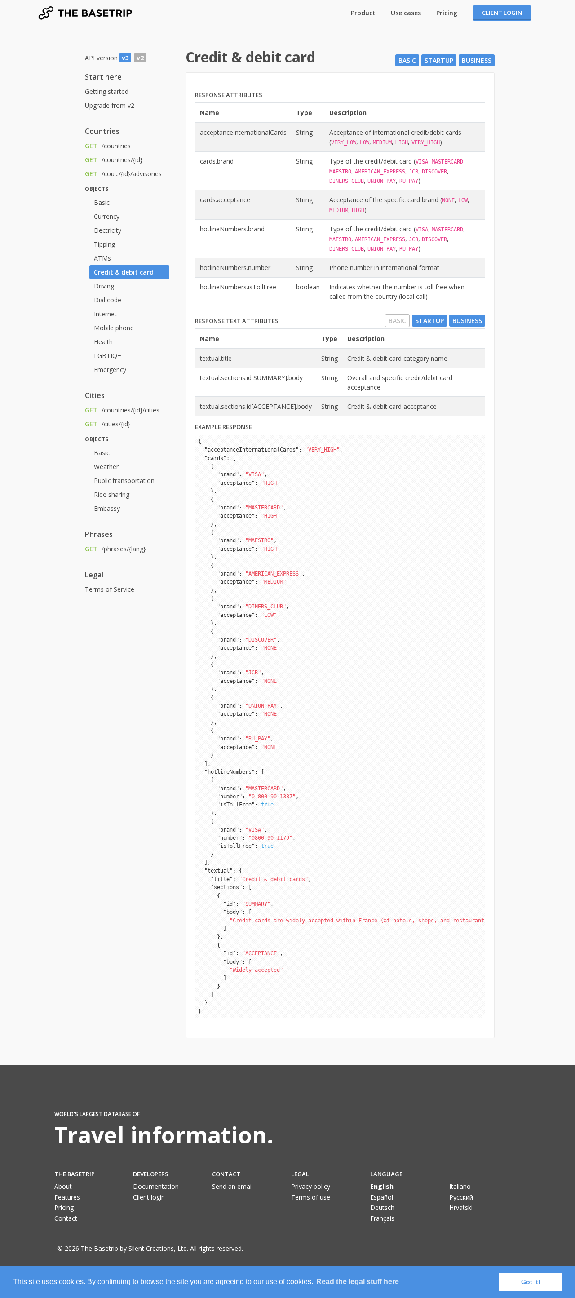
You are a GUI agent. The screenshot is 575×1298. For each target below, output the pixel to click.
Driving (104, 286)
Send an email (232, 1186)
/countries (108, 146)
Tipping (104, 244)
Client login (502, 13)
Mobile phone (114, 327)
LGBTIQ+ (107, 355)
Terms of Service (109, 589)
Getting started (106, 91)
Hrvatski (461, 1207)
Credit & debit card (124, 272)
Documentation (156, 1186)
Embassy (107, 508)
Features (67, 1197)
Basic (102, 202)
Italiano (460, 1186)
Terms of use (310, 1197)
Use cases (406, 13)
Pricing (446, 13)
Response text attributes (237, 321)
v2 (140, 57)
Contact (65, 1218)
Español (381, 1197)
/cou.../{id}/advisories (123, 173)
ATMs (102, 258)
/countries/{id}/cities (122, 410)
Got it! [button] (530, 1281)
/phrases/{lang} (115, 549)
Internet (105, 314)
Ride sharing (111, 494)
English (382, 1186)
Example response (223, 427)
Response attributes (228, 95)
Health (103, 341)
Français (382, 1218)
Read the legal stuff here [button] (357, 1281)
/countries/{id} (113, 159)
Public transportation (124, 480)
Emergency (110, 369)
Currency (106, 216)
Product (363, 13)
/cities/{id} (107, 424)
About (63, 1186)
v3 (125, 57)
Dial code (107, 300)
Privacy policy (310, 1186)
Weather (106, 466)
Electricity (107, 230)
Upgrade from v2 (109, 105)
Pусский (461, 1197)
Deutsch (382, 1207)
